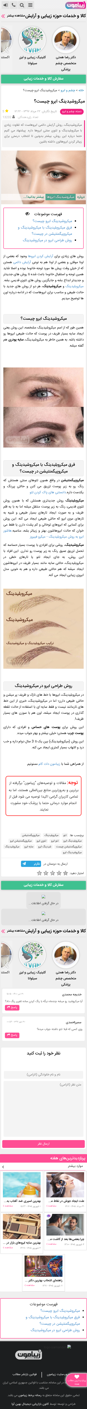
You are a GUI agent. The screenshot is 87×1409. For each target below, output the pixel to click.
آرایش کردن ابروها (40, 256)
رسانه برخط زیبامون (29, 1395)
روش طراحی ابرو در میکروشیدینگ (47, 240)
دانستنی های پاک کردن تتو (48, 492)
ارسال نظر (44, 1144)
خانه (81, 90)
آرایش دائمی (22, 262)
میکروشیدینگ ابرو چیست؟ (52, 221)
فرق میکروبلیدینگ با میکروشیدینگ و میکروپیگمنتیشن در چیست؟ (45, 231)
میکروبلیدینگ (74, 286)
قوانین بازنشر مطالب (24, 1374)
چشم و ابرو (68, 90)
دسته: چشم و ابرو (71, 111)
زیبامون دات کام (49, 764)
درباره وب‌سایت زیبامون (61, 1374)
